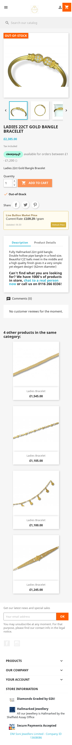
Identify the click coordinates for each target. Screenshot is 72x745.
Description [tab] (20, 242)
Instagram (17, 643)
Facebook (7, 643)
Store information (22, 689)
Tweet (25, 204)
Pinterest (35, 204)
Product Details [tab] (45, 242)
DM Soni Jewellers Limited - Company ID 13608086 (36, 735)
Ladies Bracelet (36, 391)
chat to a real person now (34, 282)
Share (16, 204)
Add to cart (35, 183)
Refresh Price (58, 225)
